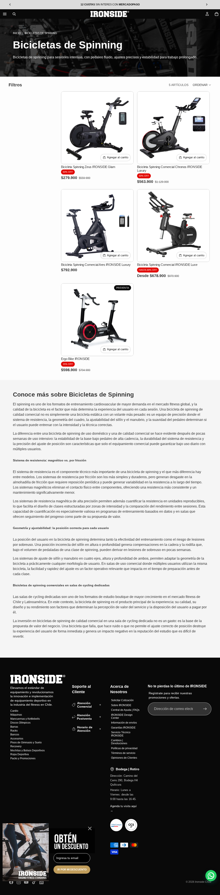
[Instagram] (18, 882)
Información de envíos (124, 722)
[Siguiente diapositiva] (127, 127)
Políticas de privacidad (124, 748)
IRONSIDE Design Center (122, 716)
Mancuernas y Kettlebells (25, 718)
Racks (14, 730)
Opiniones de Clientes (124, 757)
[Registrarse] (204, 708)
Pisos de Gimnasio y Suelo (26, 742)
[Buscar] (14, 14)
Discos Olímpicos (20, 722)
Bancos (14, 734)
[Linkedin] (41, 882)
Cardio (14, 710)
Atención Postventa (84, 716)
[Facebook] (11, 882)
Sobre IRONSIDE (121, 705)
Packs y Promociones (22, 758)
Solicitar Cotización (122, 700)
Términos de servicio (123, 753)
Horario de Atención (84, 728)
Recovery (15, 746)
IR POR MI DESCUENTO (72, 869)
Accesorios (16, 738)
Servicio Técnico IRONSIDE (120, 734)
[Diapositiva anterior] (67, 127)
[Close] (90, 828)
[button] (202, 85)
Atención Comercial (84, 704)
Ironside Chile (203, 881)
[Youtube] (26, 882)
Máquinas (16, 714)
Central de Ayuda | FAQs (125, 709)
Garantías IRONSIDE (123, 727)
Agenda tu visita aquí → (123, 808)
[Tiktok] (34, 882)
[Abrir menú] (4, 14)
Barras (14, 726)
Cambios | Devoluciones (119, 742)
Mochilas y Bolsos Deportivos (27, 750)
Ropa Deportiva (19, 754)
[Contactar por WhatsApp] (211, 875)
